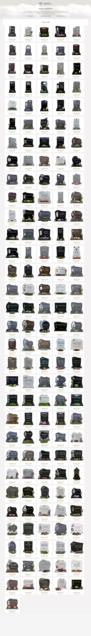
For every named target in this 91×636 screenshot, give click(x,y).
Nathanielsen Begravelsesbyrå (45, 3)
